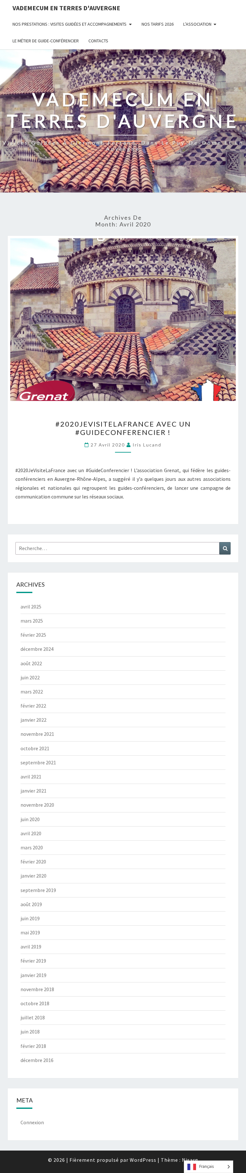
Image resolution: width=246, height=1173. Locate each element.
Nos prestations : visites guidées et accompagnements (69, 24)
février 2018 (33, 1046)
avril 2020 (30, 833)
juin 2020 (30, 819)
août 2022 (31, 663)
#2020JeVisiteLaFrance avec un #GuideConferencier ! (123, 428)
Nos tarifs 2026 (158, 24)
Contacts (98, 41)
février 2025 (33, 635)
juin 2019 (30, 918)
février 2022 (33, 705)
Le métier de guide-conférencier (45, 41)
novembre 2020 (37, 805)
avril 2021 (30, 776)
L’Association (197, 24)
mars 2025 (31, 620)
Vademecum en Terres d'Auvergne (66, 8)
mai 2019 (30, 932)
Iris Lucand (147, 444)
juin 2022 (30, 677)
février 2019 (33, 960)
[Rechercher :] (123, 548)
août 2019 (31, 904)
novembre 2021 (37, 734)
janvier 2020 (33, 875)
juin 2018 (30, 1031)
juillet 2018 (32, 1017)
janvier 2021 (33, 790)
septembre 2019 (38, 890)
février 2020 (33, 861)
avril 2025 (30, 606)
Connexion (32, 1122)
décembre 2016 (36, 1060)
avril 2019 (30, 946)
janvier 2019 (33, 975)
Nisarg (190, 1160)
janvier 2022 (33, 720)
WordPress (143, 1160)
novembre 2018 (37, 989)
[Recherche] (225, 548)
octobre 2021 (34, 748)
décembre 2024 (36, 649)
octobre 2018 (34, 1003)
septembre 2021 (38, 762)
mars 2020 (31, 847)
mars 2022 (31, 691)
